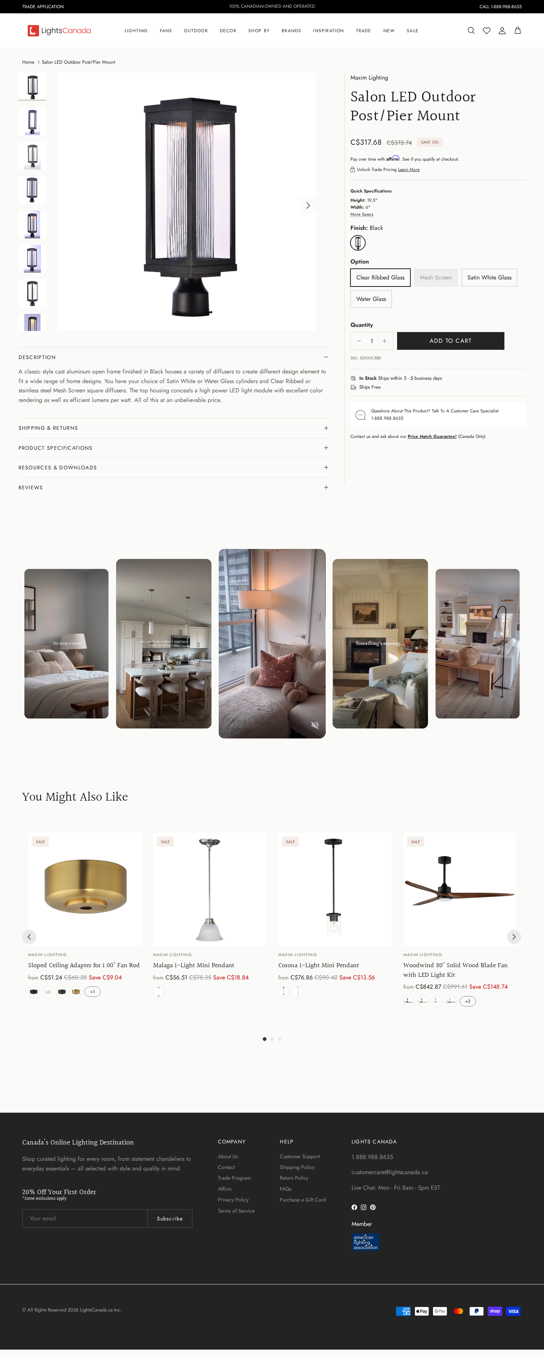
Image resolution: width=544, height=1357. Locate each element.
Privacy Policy (233, 1199)
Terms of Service (236, 1210)
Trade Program (234, 1178)
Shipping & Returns (48, 428)
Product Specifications (56, 448)
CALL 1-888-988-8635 (501, 6)
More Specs (361, 214)
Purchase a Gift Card (303, 1199)
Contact (226, 1167)
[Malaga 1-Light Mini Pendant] (209, 889)
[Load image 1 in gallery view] (187, 202)
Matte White (47, 992)
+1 (92, 991)
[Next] (514, 937)
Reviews (31, 487)
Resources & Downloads (58, 467)
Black (33, 992)
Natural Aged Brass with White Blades (437, 1001)
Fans (166, 30)
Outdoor (196, 30)
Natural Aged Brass (75, 992)
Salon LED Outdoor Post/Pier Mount (78, 61)
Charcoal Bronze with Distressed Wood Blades (423, 1001)
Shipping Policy (297, 1167)
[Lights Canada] (59, 31)
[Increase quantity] (386, 341)
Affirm (225, 1189)
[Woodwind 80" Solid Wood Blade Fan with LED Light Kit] (460, 889)
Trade (364, 30)
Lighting (136, 30)
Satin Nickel (158, 992)
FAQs (286, 1189)
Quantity (361, 325)
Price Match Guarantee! (432, 436)
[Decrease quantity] (357, 341)
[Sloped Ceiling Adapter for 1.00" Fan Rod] (84, 889)
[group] (84, 921)
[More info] (446, 379)
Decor (228, 30)
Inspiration (328, 30)
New (389, 30)
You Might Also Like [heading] (75, 797)
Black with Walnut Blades (408, 1001)
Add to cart (451, 340)
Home (28, 61)
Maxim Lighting (369, 77)
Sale (413, 30)
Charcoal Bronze (61, 992)
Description (37, 357)
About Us (228, 1156)
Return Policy (294, 1178)
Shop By (259, 30)
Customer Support (300, 1156)
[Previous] (29, 937)
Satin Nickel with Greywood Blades (451, 1001)
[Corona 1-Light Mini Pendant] (335, 889)
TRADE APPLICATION (43, 6)
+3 (467, 1001)
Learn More (409, 169)
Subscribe (170, 1218)
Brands (291, 30)
